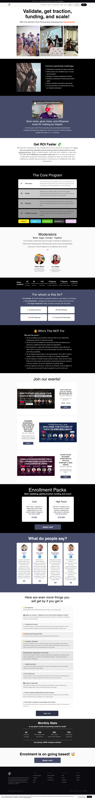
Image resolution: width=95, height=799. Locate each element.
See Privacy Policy (27, 797)
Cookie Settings (82, 796)
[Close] (93, 797)
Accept (89, 796)
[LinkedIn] (24, 557)
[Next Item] (76, 41)
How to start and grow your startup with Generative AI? (65, 392)
